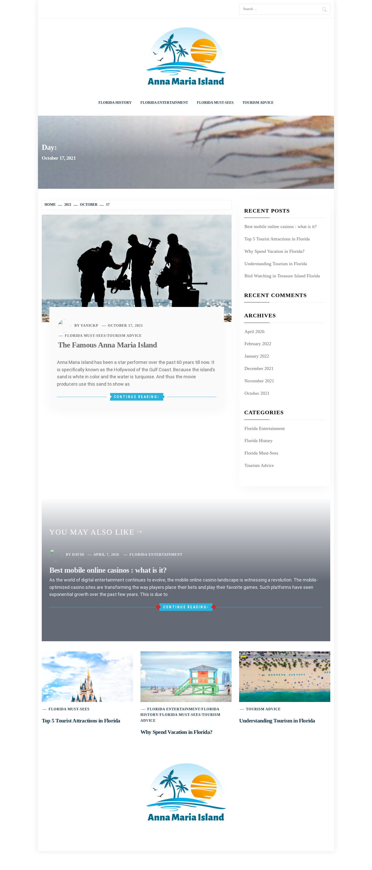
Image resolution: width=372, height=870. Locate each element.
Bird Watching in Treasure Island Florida (282, 275)
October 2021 (257, 393)
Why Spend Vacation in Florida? (274, 251)
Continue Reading (135, 397)
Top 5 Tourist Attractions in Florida (277, 238)
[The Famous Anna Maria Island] (137, 267)
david (78, 554)
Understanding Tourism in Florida (275, 263)
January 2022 (256, 356)
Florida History (115, 103)
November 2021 (259, 380)
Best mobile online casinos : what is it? (280, 226)
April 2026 (254, 331)
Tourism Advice (258, 103)
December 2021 (259, 368)
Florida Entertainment (164, 103)
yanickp (89, 325)
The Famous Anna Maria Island (107, 345)
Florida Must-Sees (215, 103)
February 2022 (257, 343)
